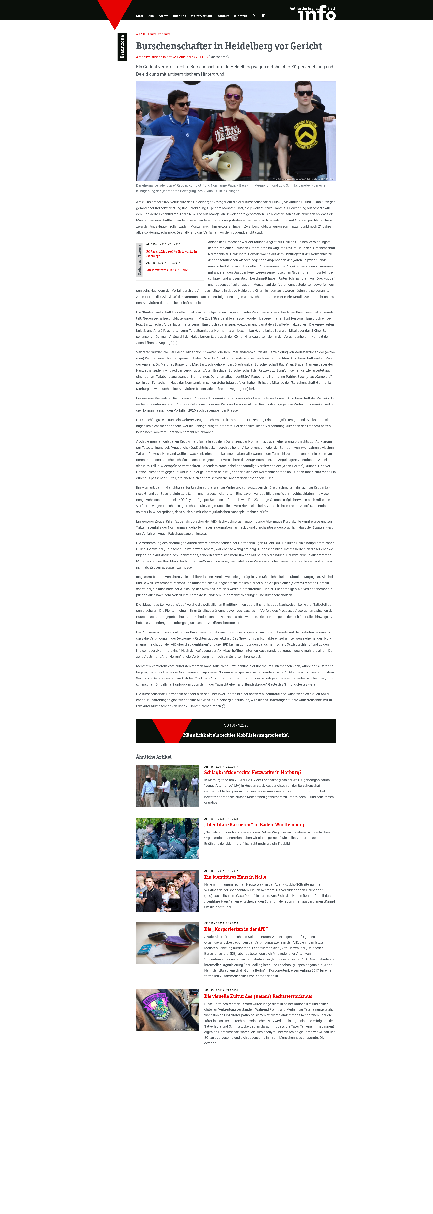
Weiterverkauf (201, 16)
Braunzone (122, 47)
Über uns (179, 16)
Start (139, 16)
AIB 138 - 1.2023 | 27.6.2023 (153, 34)
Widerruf (240, 16)
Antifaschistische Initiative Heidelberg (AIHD (169, 57)
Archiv (163, 16)
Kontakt (223, 16)
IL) (206, 57)
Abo (151, 16)
